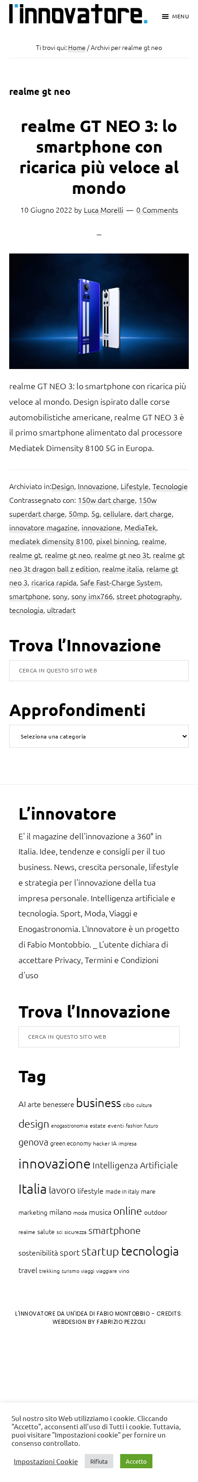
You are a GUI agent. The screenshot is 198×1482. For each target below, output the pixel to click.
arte (34, 1104)
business (98, 1102)
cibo (128, 1104)
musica (100, 1212)
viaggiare (106, 1270)
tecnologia (26, 610)
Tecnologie (170, 486)
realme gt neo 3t (121, 555)
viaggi (87, 1270)
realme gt (25, 555)
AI (22, 1103)
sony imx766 (92, 596)
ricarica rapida (53, 582)
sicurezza (75, 1231)
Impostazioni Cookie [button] (46, 1461)
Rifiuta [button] (99, 1461)
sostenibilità (38, 1252)
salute (46, 1231)
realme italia (122, 568)
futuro (151, 1125)
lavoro (62, 1190)
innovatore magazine (43, 527)
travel (27, 1270)
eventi (116, 1125)
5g (95, 513)
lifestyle (90, 1190)
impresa (127, 1143)
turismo (70, 1270)
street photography (148, 596)
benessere (58, 1104)
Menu (180, 16)
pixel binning (117, 541)
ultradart (61, 610)
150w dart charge (106, 500)
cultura (144, 1104)
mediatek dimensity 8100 (51, 541)
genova (33, 1141)
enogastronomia (69, 1125)
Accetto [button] (136, 1461)
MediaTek (140, 527)
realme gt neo (68, 555)
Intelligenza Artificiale (135, 1164)
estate (98, 1125)
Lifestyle (135, 486)
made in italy (122, 1191)
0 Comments (157, 209)
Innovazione (97, 486)
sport (70, 1252)
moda (80, 1212)
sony (60, 596)
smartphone (29, 596)
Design (63, 486)
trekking (49, 1270)
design (33, 1123)
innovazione (101, 527)
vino (124, 1270)
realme (153, 541)
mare (148, 1191)
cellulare (117, 513)
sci (60, 1231)
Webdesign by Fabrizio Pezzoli (99, 1322)
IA (113, 1143)
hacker (101, 1143)
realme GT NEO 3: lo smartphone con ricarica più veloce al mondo (99, 157)
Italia (32, 1188)
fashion (134, 1125)
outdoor (155, 1212)
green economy (70, 1143)
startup (100, 1251)
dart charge (153, 513)
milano (60, 1212)
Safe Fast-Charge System (120, 582)
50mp (78, 513)
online (127, 1210)
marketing (32, 1212)
